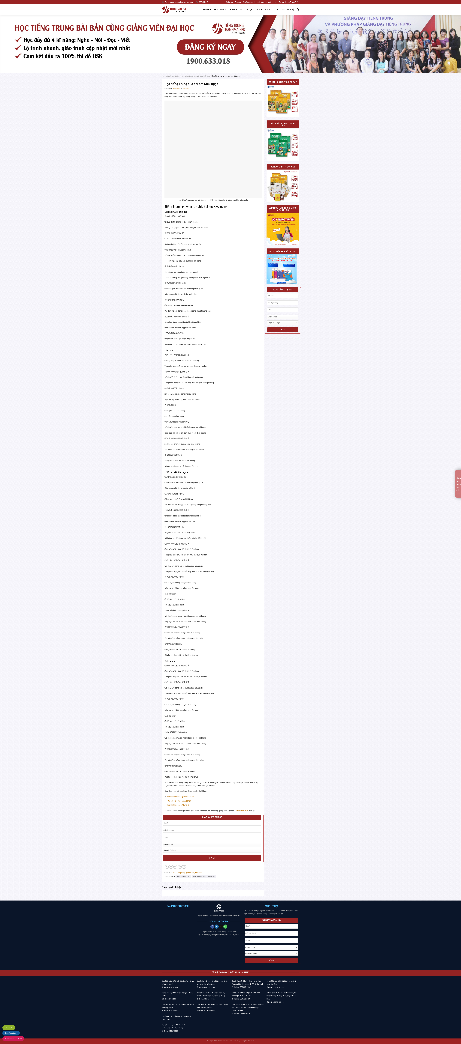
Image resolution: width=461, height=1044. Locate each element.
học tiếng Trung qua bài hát (204, 876)
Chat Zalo (9, 1027)
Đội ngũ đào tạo (271, 2)
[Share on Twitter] (171, 867)
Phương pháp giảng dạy (244, 2)
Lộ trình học (259, 2)
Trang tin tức (263, 9)
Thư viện (279, 9)
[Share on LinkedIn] (184, 867)
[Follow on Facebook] (212, 927)
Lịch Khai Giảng (236, 9)
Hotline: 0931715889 (13, 1038)
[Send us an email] (221, 927)
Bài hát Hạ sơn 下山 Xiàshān (179, 801)
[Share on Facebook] (167, 867)
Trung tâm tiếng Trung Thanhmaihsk (242, 1041)
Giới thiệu (229, 2)
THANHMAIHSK (241, 811)
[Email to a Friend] (175, 867)
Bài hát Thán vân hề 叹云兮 (178, 805)
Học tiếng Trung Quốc (170, 76)
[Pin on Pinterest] (180, 867)
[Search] (298, 9)
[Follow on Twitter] (217, 927)
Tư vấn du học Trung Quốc (289, 2)
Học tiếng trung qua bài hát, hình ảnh (195, 76)
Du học (249, 9)
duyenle (186, 88)
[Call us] (225, 927)
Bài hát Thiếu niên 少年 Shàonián (180, 797)
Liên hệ (290, 9)
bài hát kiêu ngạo (183, 876)
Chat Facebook (11, 1033)
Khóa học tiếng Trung (213, 9)
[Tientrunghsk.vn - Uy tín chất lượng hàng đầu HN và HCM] (177, 10)
